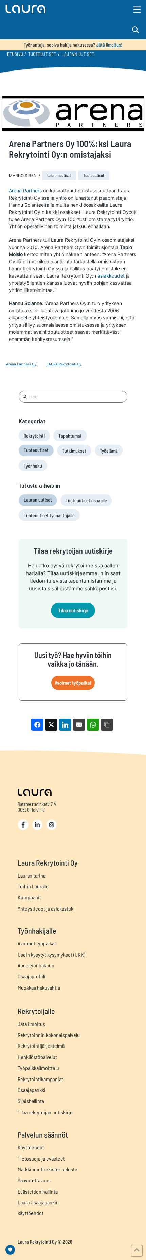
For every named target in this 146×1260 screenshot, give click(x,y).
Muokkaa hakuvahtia (39, 987)
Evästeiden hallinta (38, 1191)
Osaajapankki (31, 1090)
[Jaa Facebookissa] (37, 725)
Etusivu (15, 54)
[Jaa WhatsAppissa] (93, 725)
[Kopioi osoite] (107, 725)
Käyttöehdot (31, 1147)
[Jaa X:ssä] (51, 725)
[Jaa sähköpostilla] (79, 725)
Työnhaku (33, 466)
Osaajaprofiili (31, 976)
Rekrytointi (34, 436)
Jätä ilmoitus (31, 1024)
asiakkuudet (111, 276)
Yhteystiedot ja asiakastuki (46, 908)
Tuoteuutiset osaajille (86, 500)
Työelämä (109, 451)
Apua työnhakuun (36, 965)
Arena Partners (25, 190)
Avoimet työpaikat (73, 683)
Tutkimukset (74, 451)
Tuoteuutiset (42, 54)
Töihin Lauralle (33, 886)
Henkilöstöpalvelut (37, 1057)
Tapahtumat (70, 436)
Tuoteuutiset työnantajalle (49, 515)
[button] (51, 9)
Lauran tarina (31, 875)
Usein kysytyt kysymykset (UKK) (51, 954)
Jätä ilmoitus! (109, 45)
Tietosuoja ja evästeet (41, 1158)
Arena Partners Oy (21, 364)
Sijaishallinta (31, 1101)
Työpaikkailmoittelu (38, 1068)
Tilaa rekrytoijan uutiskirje (45, 1112)
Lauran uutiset (78, 54)
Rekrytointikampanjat (40, 1079)
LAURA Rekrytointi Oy (64, 364)
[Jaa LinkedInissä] (65, 725)
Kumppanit (29, 897)
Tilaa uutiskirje (73, 610)
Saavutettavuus (34, 1180)
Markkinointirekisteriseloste (47, 1169)
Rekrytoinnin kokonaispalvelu (49, 1034)
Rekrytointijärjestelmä (41, 1045)
